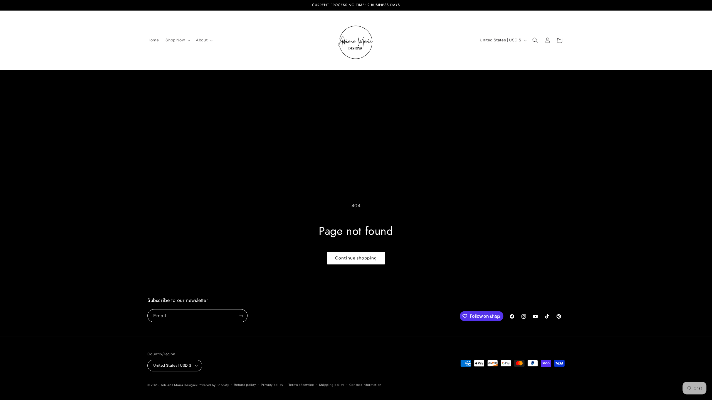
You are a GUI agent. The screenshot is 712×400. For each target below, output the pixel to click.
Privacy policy (272, 385)
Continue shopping (356, 258)
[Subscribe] (241, 315)
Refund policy (245, 385)
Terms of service (301, 385)
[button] (177, 40)
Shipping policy (332, 385)
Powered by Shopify (213, 385)
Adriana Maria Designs (179, 385)
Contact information (365, 385)
